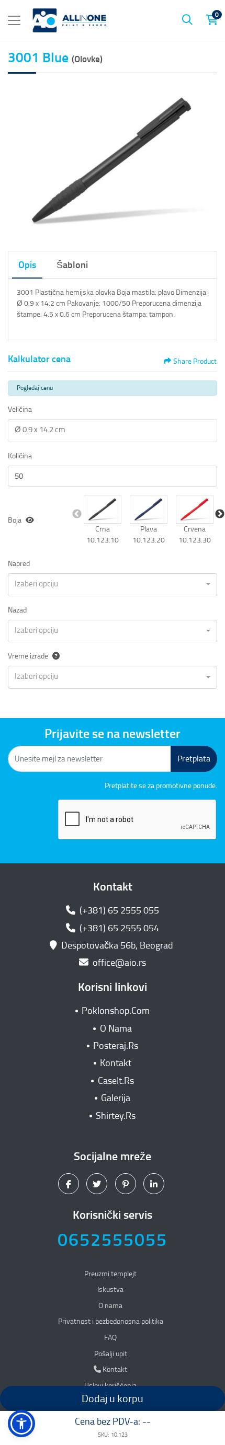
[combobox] (112, 584)
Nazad (17, 610)
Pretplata (193, 759)
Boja (14, 520)
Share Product (195, 361)
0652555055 (112, 1240)
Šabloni (72, 265)
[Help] (54, 656)
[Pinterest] (127, 1184)
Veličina (20, 409)
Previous (77, 514)
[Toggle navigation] (14, 20)
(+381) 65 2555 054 (118, 928)
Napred (19, 563)
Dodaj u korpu (112, 1398)
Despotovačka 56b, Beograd (117, 945)
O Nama (116, 1028)
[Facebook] (70, 1184)
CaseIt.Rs (116, 1080)
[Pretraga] (187, 20)
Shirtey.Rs (116, 1116)
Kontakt (115, 1063)
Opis (27, 265)
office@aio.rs (118, 962)
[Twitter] (98, 1184)
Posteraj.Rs (115, 1045)
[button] (102, 509)
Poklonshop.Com (116, 1010)
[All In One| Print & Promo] (69, 20)
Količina (20, 456)
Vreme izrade (28, 656)
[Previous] (18, 159)
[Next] (206, 159)
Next (220, 514)
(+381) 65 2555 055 (118, 910)
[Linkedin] (155, 1184)
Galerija (115, 1098)
